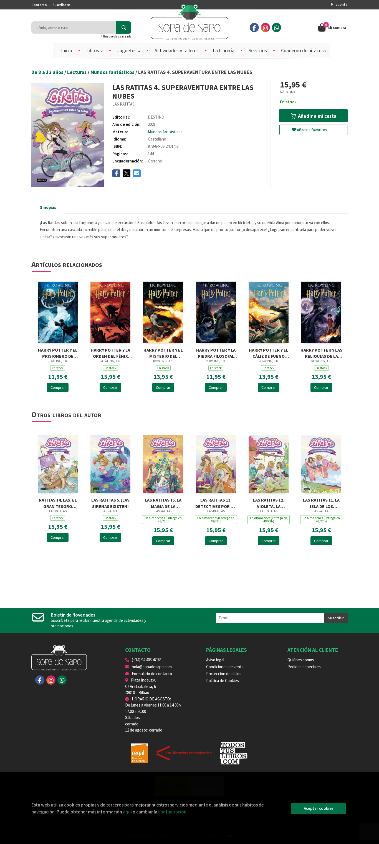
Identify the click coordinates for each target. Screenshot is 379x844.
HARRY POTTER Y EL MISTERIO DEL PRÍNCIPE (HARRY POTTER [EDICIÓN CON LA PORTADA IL (163, 352)
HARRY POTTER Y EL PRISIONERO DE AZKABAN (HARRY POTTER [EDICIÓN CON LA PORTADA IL (57, 352)
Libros (93, 50)
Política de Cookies (222, 680)
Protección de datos (223, 673)
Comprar (57, 387)
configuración (172, 812)
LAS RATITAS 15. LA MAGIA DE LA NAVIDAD (163, 502)
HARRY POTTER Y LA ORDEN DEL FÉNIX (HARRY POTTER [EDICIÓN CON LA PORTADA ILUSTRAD (110, 352)
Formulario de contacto (152, 673)
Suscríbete (61, 4)
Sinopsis (48, 207)
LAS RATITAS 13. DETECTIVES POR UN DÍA (216, 502)
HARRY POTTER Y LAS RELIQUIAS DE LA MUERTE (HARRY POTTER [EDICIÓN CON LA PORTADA (321, 352)
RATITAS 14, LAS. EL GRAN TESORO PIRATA (58, 502)
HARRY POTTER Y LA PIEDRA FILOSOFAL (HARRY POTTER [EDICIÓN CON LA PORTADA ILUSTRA (216, 352)
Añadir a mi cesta (317, 116)
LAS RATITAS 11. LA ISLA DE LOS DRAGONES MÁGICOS (321, 502)
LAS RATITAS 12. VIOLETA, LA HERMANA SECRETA (268, 502)
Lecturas (77, 72)
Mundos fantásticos (112, 72)
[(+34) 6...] (276, 27)
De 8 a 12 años (47, 72)
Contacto (39, 4)
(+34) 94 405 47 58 (146, 659)
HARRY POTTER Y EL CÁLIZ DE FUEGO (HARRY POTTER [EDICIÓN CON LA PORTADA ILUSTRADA (269, 352)
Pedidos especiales (304, 666)
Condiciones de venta (225, 666)
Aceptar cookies (318, 808)
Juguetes (127, 50)
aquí (127, 812)
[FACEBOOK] (254, 27)
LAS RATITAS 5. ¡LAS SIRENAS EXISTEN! (110, 502)
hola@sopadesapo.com (152, 666)
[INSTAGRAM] (265, 27)
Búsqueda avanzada (117, 36)
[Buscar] (123, 27)
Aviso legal (215, 659)
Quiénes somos (300, 659)
